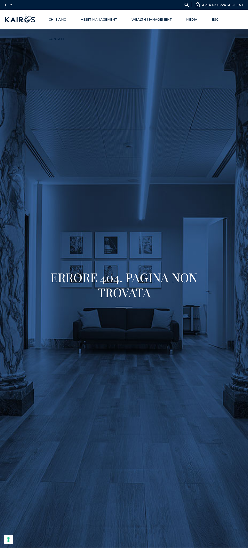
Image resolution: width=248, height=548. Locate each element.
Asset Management (99, 19)
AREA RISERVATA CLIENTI (223, 5)
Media (191, 19)
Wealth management (152, 19)
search (187, 5)
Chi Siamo (57, 19)
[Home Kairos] (20, 19)
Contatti (57, 39)
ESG (215, 19)
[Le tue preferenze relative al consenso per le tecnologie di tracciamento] (8, 539)
